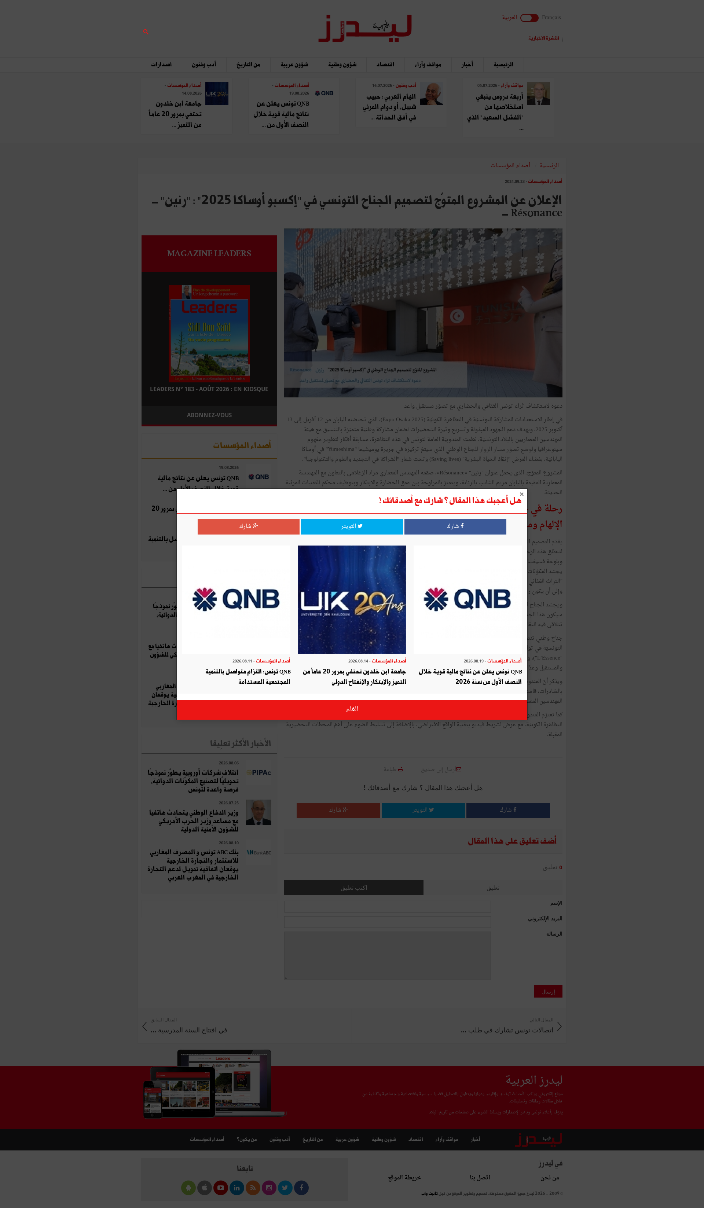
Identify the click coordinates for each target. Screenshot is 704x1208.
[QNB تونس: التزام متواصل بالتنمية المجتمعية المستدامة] (236, 600)
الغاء (352, 709)
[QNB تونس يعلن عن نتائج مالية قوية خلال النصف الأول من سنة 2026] (468, 600)
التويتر (349, 526)
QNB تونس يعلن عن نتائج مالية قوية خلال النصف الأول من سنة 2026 (470, 677)
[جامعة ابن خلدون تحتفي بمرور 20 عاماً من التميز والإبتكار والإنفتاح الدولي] (352, 600)
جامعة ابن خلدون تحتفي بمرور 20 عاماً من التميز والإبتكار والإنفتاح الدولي (354, 677)
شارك (454, 526)
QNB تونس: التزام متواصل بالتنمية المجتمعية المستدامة (247, 677)
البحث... (272, 24)
